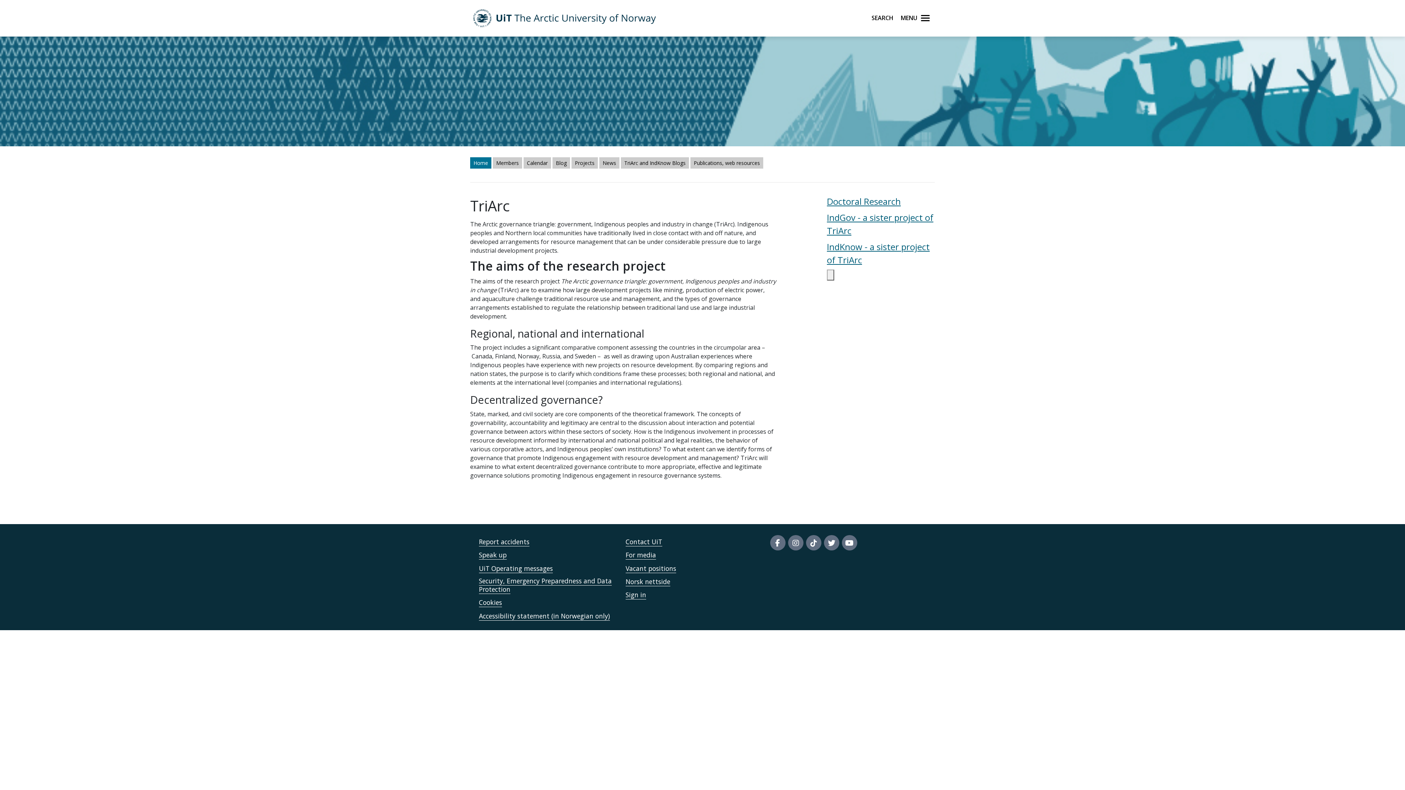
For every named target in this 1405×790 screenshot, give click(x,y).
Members (507, 162)
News (609, 162)
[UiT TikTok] (813, 542)
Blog (561, 162)
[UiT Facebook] (778, 542)
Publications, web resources (727, 162)
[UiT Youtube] (849, 542)
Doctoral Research (864, 201)
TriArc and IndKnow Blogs (655, 162)
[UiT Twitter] (831, 542)
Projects (585, 162)
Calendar (537, 162)
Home (480, 162)
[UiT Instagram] (795, 542)
